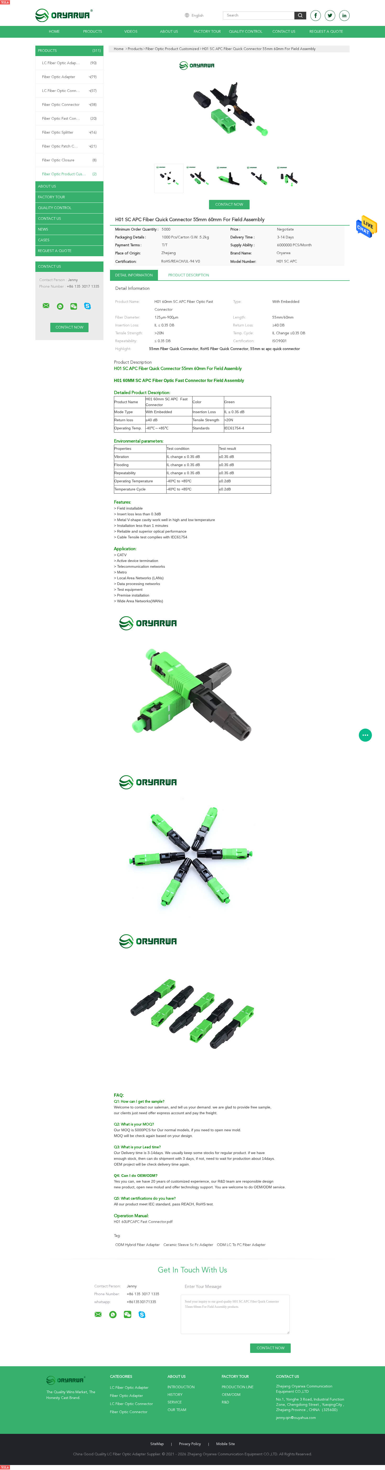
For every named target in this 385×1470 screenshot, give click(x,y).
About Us (169, 32)
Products (92, 32)
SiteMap (157, 1444)
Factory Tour (207, 32)
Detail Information (134, 275)
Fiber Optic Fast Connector (69, 119)
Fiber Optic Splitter (69, 132)
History (175, 1395)
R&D (225, 1402)
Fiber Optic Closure (69, 160)
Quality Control (245, 32)
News (43, 229)
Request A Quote (326, 32)
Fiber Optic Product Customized (69, 174)
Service (175, 1402)
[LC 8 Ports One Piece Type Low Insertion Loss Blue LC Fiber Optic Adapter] (229, 110)
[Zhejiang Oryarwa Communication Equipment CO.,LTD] (46, 305)
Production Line (238, 1387)
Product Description (188, 275)
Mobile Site (225, 1444)
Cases (44, 240)
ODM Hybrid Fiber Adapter (137, 1245)
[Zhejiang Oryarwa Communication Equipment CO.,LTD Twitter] (330, 15)
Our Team (177, 1410)
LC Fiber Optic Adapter (69, 63)
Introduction (181, 1387)
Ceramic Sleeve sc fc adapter (188, 1245)
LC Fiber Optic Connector (69, 91)
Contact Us (283, 32)
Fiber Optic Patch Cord (69, 146)
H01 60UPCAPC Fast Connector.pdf (143, 1222)
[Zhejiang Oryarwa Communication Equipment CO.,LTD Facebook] (315, 15)
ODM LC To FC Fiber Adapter (241, 1245)
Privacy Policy (190, 1444)
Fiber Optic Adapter (69, 77)
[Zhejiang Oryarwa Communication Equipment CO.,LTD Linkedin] (344, 15)
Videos (131, 32)
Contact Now (229, 204)
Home (54, 32)
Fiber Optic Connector (69, 105)
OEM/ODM (231, 1395)
